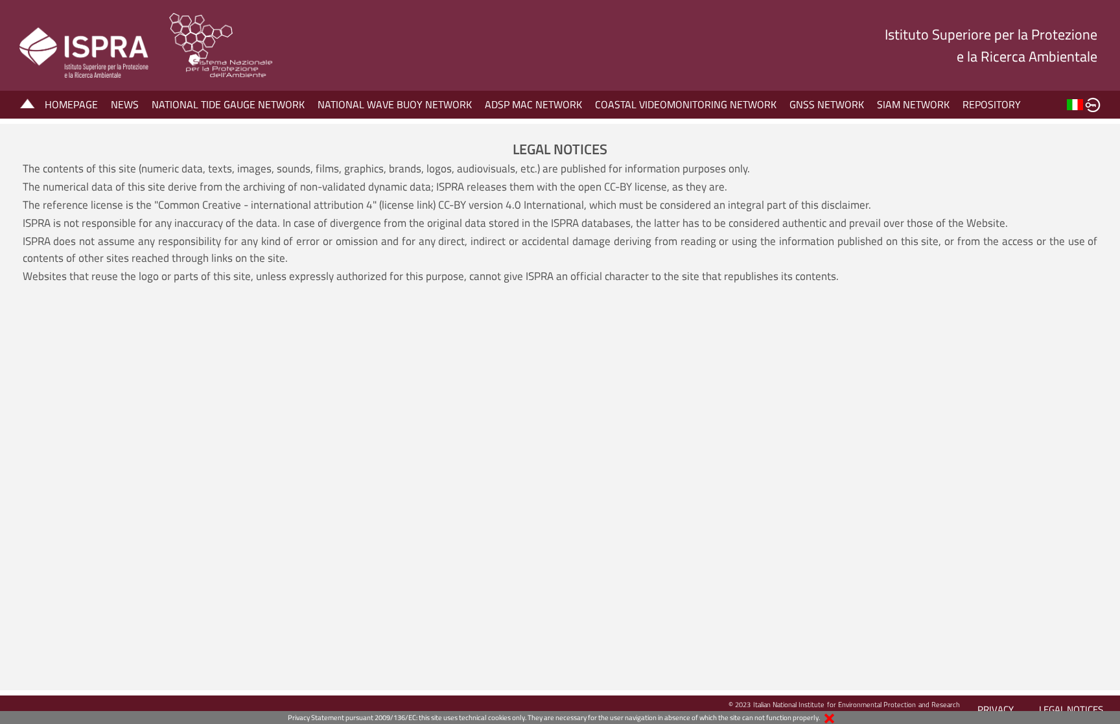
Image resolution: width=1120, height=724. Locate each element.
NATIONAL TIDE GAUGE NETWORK (228, 104)
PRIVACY (996, 709)
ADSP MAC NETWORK (533, 104)
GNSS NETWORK (826, 104)
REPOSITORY (991, 104)
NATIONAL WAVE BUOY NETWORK (395, 104)
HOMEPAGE (71, 104)
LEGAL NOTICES (1071, 709)
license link (407, 204)
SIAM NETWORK (913, 104)
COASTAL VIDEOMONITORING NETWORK (685, 104)
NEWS (125, 104)
